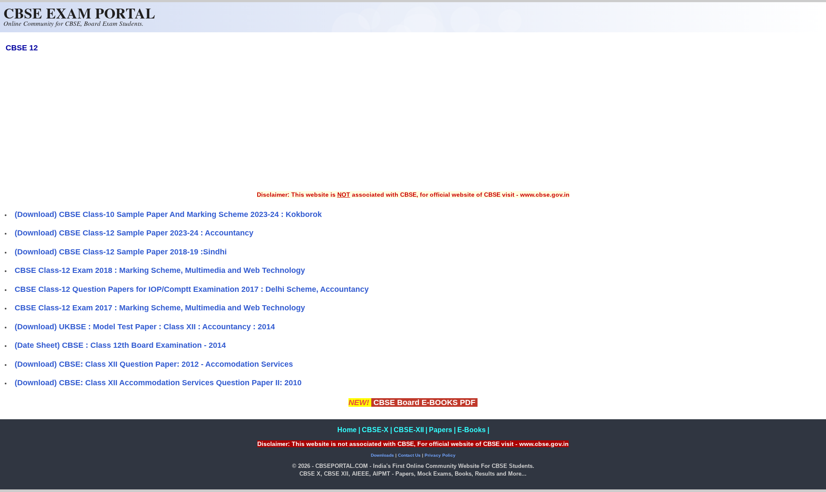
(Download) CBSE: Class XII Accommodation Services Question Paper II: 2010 (158, 382)
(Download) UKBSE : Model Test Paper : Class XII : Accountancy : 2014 (145, 326)
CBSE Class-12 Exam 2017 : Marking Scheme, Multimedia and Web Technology (160, 307)
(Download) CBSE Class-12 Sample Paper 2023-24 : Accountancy (134, 233)
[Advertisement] (413, 127)
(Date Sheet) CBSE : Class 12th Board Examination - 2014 (120, 345)
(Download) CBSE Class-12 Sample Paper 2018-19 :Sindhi (121, 252)
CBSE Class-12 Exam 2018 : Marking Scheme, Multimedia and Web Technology (160, 270)
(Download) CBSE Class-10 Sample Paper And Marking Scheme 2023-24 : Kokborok (168, 214)
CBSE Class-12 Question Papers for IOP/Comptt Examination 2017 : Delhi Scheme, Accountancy (192, 289)
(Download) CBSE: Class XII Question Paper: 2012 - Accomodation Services (154, 364)
